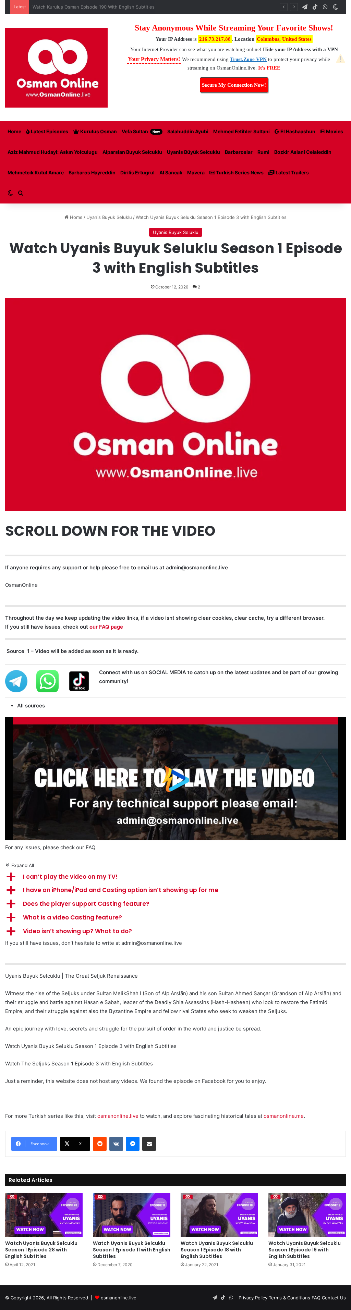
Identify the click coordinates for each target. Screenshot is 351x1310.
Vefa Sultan (141, 131)
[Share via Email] (149, 1144)
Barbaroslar (239, 152)
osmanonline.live (117, 1116)
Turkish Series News (239, 172)
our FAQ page (106, 626)
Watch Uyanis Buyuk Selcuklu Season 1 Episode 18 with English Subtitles (217, 1250)
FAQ (316, 1297)
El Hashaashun (297, 131)
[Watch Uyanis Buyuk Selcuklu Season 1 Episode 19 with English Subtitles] (307, 1215)
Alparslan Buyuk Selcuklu (132, 152)
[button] (175, 877)
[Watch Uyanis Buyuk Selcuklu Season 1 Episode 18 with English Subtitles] (219, 1215)
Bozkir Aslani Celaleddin (302, 152)
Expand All (19, 865)
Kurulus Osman (98, 131)
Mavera (196, 172)
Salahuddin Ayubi (187, 131)
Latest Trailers (292, 172)
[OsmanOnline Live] (56, 68)
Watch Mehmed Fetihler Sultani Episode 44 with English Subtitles (102, 7)
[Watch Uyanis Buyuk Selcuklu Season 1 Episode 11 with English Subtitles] (131, 1215)
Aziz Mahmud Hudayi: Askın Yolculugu (53, 152)
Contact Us (334, 1297)
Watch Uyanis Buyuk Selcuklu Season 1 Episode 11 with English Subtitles (131, 1250)
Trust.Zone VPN (248, 59)
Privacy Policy (253, 1297)
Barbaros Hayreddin (92, 172)
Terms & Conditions (289, 1297)
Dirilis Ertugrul (137, 172)
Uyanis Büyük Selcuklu (193, 152)
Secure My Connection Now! (234, 85)
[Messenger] (133, 1144)
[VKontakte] (116, 1144)
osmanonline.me (284, 1116)
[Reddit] (100, 1144)
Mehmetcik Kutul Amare (36, 172)
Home (14, 131)
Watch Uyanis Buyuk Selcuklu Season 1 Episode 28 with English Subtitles (41, 1250)
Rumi (263, 152)
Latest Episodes (49, 131)
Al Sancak (170, 172)
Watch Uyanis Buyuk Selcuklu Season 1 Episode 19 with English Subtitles (304, 1250)
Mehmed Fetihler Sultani (241, 131)
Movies (334, 131)
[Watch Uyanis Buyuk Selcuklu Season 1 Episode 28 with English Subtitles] (44, 1215)
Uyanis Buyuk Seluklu (109, 217)
